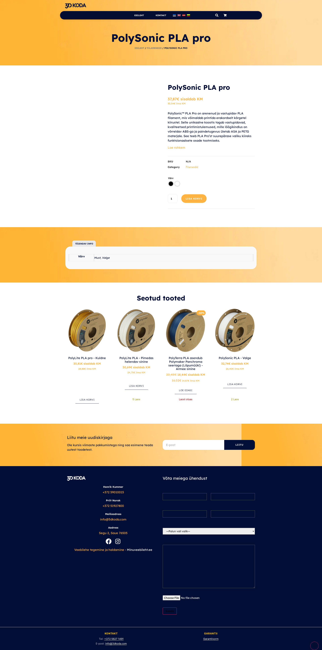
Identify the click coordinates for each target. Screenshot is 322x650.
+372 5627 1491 (114, 638)
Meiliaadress (113, 514)
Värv (170, 178)
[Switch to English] (179, 15)
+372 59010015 (113, 492)
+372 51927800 (113, 506)
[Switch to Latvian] (183, 15)
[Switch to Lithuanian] (188, 15)
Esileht (139, 15)
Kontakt (161, 15)
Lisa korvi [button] (87, 399)
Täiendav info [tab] (84, 243)
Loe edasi (185, 390)
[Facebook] (109, 541)
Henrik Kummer (113, 486)
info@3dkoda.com (113, 519)
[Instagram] (118, 541)
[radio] (170, 183)
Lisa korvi (194, 198)
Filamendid (154, 48)
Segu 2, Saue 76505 (113, 533)
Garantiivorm (211, 638)
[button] (217, 15)
